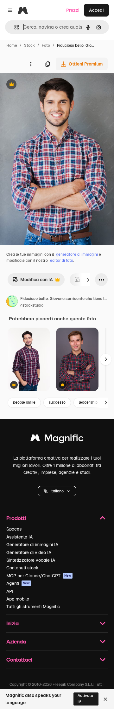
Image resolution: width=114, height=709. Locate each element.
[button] (57, 491)
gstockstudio (31, 305)
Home (11, 45)
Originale (42, 85)
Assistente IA (19, 537)
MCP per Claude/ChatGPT (38, 576)
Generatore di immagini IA (32, 544)
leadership (88, 402)
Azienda (16, 641)
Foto (46, 45)
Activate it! (85, 698)
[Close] (105, 699)
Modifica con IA (32, 281)
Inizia (12, 623)
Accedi (96, 10)
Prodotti (16, 518)
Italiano (57, 491)
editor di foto (61, 260)
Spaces (14, 529)
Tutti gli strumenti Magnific (33, 606)
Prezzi (72, 10)
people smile (24, 402)
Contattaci (19, 659)
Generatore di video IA (28, 552)
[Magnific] (57, 439)
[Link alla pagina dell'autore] (12, 302)
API (9, 591)
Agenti (18, 583)
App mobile (17, 599)
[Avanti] (88, 279)
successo (57, 402)
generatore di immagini (77, 254)
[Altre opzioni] (30, 64)
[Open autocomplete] (14, 27)
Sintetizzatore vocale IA (30, 560)
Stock (29, 45)
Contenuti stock (22, 568)
